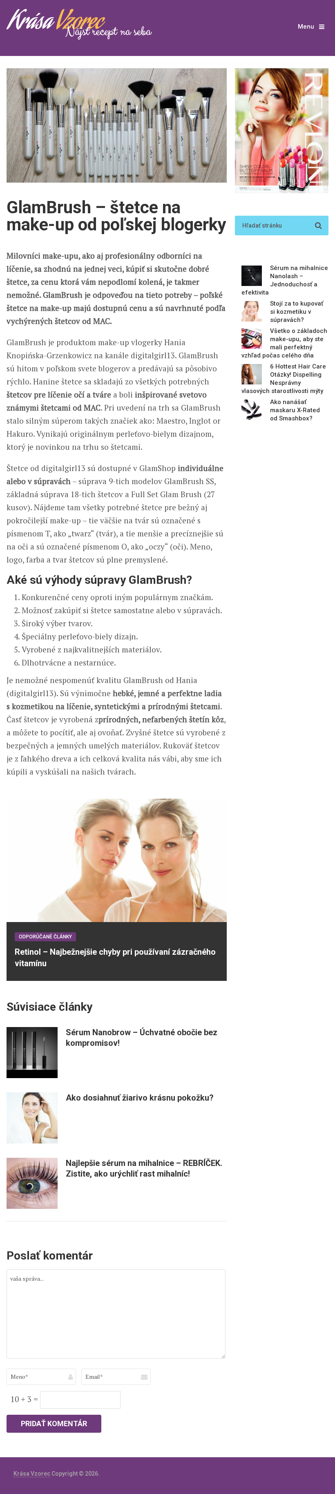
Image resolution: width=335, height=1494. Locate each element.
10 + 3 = (25, 1399)
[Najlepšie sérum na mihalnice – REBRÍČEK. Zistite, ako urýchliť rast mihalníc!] (32, 1183)
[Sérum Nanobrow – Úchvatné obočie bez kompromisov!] (32, 1052)
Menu (306, 26)
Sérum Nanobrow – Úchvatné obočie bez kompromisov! (141, 1037)
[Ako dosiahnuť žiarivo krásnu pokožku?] (32, 1117)
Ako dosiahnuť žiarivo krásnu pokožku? (140, 1098)
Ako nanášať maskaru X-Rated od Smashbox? (295, 410)
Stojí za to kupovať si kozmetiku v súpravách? (296, 312)
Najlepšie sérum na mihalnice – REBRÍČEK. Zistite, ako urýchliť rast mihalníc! (144, 1168)
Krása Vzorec (31, 1473)
